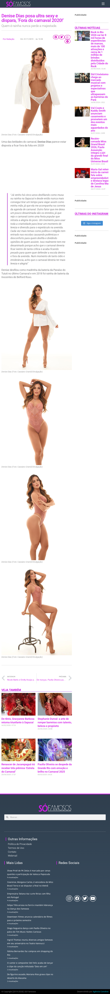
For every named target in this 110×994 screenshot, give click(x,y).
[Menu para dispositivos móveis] (103, 3)
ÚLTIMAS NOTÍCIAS (87, 28)
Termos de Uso (16, 847)
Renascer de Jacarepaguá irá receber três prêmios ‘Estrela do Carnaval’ (18, 768)
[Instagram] (69, 898)
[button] (56, 37)
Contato (12, 851)
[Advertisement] (36, 170)
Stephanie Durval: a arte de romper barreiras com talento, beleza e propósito (55, 722)
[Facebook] (77, 898)
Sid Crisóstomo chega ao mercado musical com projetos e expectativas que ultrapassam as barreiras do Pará (99, 87)
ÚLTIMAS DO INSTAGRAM (91, 213)
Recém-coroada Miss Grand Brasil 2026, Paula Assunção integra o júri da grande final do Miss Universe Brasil (99, 150)
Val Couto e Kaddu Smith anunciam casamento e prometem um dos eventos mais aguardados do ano (99, 119)
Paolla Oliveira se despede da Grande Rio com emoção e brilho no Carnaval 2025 (55, 768)
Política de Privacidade (20, 844)
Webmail (12, 855)
